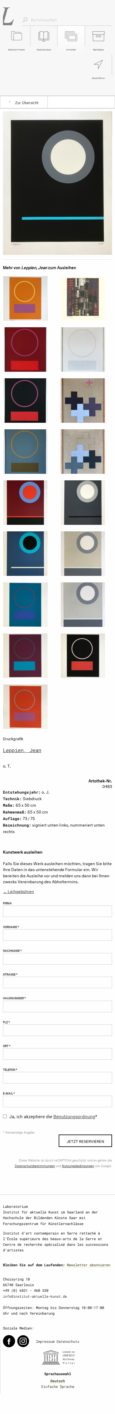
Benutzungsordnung (74, 1115)
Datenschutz (68, 1341)
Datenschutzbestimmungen (35, 1165)
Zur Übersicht (27, 102)
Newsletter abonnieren (88, 1264)
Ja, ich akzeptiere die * (53, 1115)
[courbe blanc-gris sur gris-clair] (86, 604)
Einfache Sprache (57, 1386)
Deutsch (57, 1380)
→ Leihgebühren (18, 891)
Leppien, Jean (22, 750)
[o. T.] (57, 182)
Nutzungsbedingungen (78, 1165)
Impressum (45, 1341)
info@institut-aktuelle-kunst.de (35, 1296)
